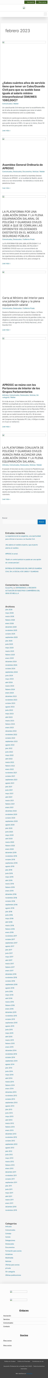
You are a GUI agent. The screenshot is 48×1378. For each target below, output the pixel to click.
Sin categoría (10, 1272)
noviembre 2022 (11, 734)
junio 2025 (9, 644)
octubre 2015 (10, 1019)
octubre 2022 (10, 738)
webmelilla (29, 1373)
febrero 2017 (10, 967)
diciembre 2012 (10, 1134)
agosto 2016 (9, 988)
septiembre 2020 (11, 821)
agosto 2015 (9, 1026)
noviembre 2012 (11, 1137)
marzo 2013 (9, 1123)
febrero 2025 (10, 655)
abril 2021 (8, 797)
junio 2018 (9, 915)
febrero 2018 (10, 929)
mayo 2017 (9, 957)
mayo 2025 (9, 648)
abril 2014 (8, 1078)
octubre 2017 (10, 939)
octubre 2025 (10, 634)
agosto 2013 (9, 1106)
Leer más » (6, 130)
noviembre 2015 (11, 1016)
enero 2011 (9, 1203)
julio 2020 (8, 828)
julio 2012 (8, 1151)
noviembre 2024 (11, 665)
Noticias (35, 171)
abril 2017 (8, 960)
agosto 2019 (9, 866)
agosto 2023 (10, 707)
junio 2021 (9, 790)
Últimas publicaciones (13, 1275)
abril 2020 (9, 839)
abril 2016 (8, 998)
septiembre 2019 (11, 863)
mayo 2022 (9, 755)
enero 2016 (9, 1009)
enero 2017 (9, 970)
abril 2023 (9, 717)
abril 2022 (9, 759)
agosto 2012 (9, 1148)
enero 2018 (9, 932)
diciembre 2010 (10, 1207)
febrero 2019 (10, 887)
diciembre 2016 (10, 974)
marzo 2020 (9, 842)
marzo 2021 (9, 800)
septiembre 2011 (11, 1182)
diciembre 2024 (11, 661)
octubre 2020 (10, 818)
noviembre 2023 (11, 700)
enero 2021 (9, 807)
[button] (45, 14)
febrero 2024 (10, 689)
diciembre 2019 (10, 852)
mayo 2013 (9, 1116)
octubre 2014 (10, 1057)
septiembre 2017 (11, 943)
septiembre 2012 (11, 1144)
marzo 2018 (9, 925)
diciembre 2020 (11, 811)
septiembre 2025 (11, 637)
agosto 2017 (9, 946)
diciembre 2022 (11, 731)
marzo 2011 (9, 1200)
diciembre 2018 (10, 894)
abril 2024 (9, 682)
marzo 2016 (9, 1002)
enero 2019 (9, 891)
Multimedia (9, 1258)
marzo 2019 (9, 884)
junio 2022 (9, 752)
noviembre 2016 (11, 977)
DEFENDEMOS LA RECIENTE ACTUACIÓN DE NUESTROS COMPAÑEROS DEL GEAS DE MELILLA (22, 590)
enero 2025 (9, 658)
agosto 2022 (9, 745)
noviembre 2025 (11, 630)
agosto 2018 (9, 908)
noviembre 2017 (11, 936)
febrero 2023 (10, 724)
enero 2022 (9, 769)
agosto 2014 (9, 1064)
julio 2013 (8, 1109)
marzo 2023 (9, 721)
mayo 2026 (9, 613)
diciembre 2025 (11, 627)
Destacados (17, 171)
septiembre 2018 (11, 905)
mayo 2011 (9, 1193)
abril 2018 (8, 922)
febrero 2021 (10, 804)
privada (8, 1268)
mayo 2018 (9, 918)
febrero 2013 (10, 1127)
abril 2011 (8, 1196)
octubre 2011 (10, 1179)
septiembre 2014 (11, 1061)
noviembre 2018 (11, 898)
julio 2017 (8, 950)
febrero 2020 (10, 846)
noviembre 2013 (11, 1095)
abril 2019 (8, 880)
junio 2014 (9, 1071)
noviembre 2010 (11, 1210)
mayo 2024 (9, 679)
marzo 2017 (9, 963)
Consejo (8, 1233)
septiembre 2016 (11, 984)
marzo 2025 (9, 651)
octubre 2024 (10, 668)
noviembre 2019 (11, 856)
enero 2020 (9, 849)
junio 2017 (9, 953)
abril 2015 (8, 1036)
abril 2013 (8, 1120)
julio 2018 (8, 912)
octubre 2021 (10, 776)
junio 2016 (9, 991)
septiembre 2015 (11, 1023)
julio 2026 (8, 609)
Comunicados (7, 104)
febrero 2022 (10, 766)
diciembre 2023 (11, 696)
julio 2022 (8, 748)
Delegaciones (10, 1240)
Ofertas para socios (12, 1265)
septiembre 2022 (11, 741)
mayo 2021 (9, 793)
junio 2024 (9, 675)
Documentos (27, 171)
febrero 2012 (10, 1165)
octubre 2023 (10, 703)
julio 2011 (8, 1186)
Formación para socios (13, 1251)
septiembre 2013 (11, 1102)
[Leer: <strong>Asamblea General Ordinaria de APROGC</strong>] (24, 149)
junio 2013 (9, 1113)
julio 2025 (8, 641)
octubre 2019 (10, 859)
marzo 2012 (9, 1161)
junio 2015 (9, 1029)
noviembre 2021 (11, 773)
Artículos (5, 395)
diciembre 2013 (10, 1092)
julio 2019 (8, 870)
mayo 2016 (9, 995)
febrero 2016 (10, 1005)
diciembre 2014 (10, 1050)
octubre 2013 (10, 1099)
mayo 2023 (9, 714)
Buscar (4, 518)
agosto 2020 (10, 825)
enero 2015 (9, 1047)
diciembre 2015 (10, 1012)
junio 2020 (9, 832)
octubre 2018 (10, 901)
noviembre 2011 (11, 1175)
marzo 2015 (9, 1040)
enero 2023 (9, 727)
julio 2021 (8, 787)
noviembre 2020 (11, 814)
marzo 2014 (9, 1082)
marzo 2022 (9, 762)
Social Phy (9, 588)
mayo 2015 (9, 1033)
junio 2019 (9, 873)
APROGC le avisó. (11, 554)
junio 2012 (9, 1154)
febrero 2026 (10, 620)
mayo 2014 (9, 1075)
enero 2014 (9, 1088)
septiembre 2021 (11, 780)
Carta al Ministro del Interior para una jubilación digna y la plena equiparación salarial (23, 301)
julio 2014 (8, 1068)
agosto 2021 (9, 783)
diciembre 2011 (10, 1172)
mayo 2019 (9, 877)
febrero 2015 (10, 1043)
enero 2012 (9, 1168)
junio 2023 (9, 710)
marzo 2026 (9, 616)
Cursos (7, 1237)
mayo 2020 (9, 835)
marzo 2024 (9, 686)
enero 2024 (9, 693)
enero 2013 (9, 1130)
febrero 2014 (10, 1085)
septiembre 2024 (11, 672)
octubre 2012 (10, 1141)
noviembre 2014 (11, 1054)
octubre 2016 (10, 981)
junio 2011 (8, 1189)
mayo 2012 (9, 1158)
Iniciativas (9, 1254)
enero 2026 (9, 623)
